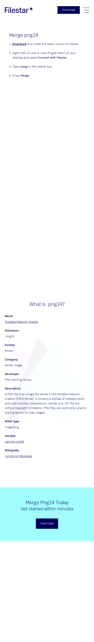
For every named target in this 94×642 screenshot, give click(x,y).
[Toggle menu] (86, 10)
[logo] (19, 10)
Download (19, 44)
